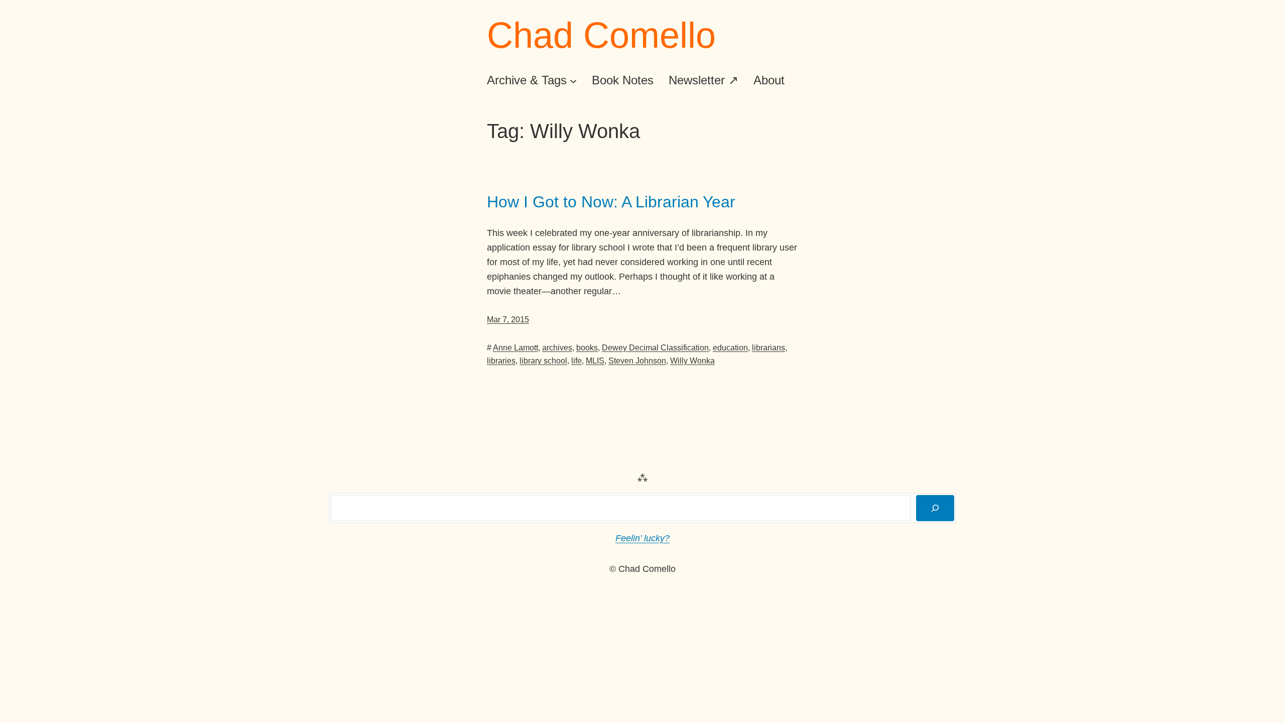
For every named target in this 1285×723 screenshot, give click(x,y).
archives (557, 347)
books (587, 347)
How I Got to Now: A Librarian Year (611, 202)
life (576, 360)
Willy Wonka (692, 360)
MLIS (595, 360)
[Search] (935, 508)
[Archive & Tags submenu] (573, 80)
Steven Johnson (637, 360)
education (730, 347)
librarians (768, 347)
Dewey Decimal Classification (655, 347)
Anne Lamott (515, 347)
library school (543, 360)
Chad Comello (601, 35)
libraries (501, 360)
